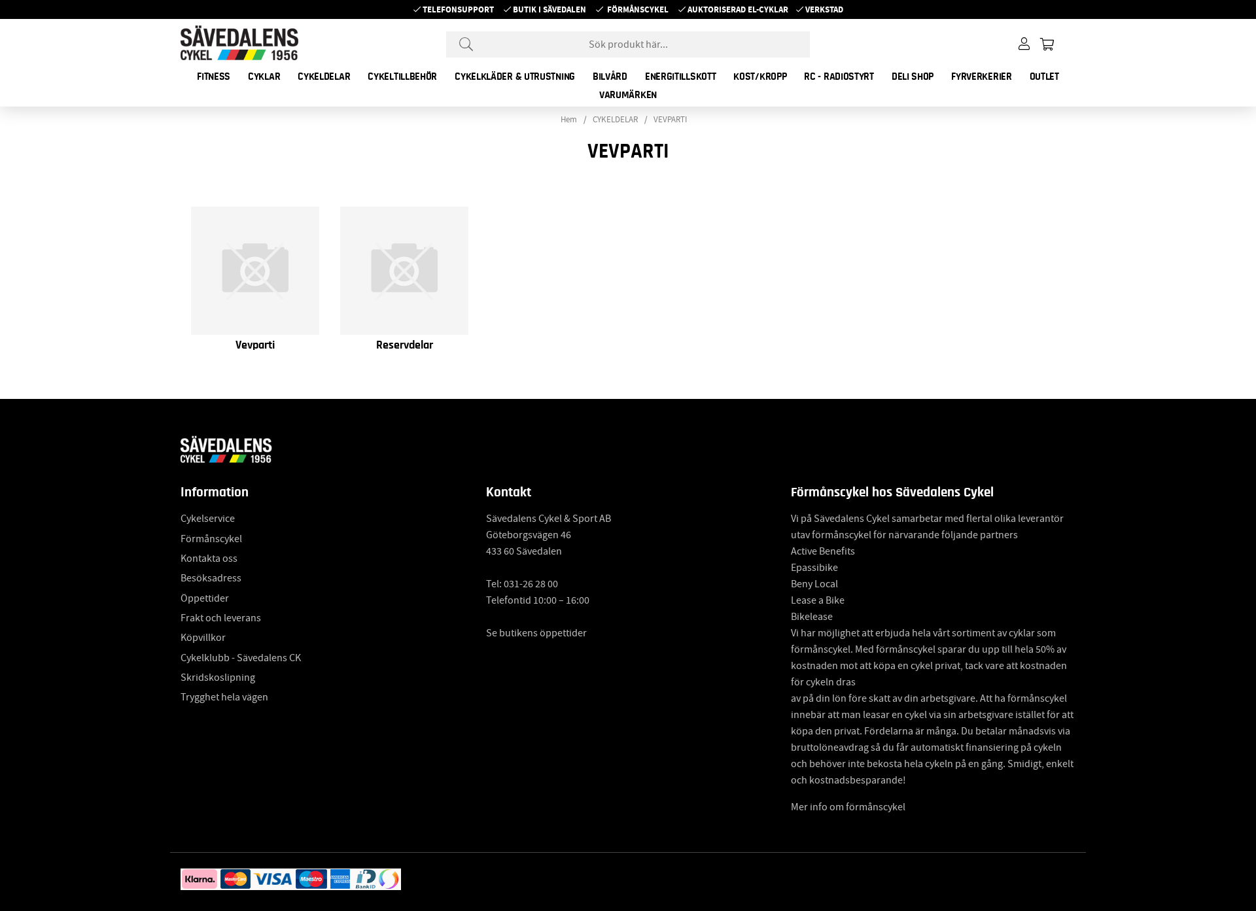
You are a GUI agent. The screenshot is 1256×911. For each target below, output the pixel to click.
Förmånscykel (638, 9)
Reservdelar (404, 345)
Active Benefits (823, 551)
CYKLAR (264, 76)
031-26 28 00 (531, 584)
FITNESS (213, 76)
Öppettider (205, 598)
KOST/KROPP (759, 76)
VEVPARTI (670, 119)
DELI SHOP (912, 76)
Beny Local (814, 584)
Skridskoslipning (218, 677)
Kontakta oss (209, 558)
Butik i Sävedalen (549, 9)
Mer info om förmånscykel (848, 807)
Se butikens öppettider (536, 633)
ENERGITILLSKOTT (680, 76)
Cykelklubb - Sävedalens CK (241, 657)
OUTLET (1044, 76)
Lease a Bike (818, 600)
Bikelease (812, 616)
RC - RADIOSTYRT (839, 76)
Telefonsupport (458, 9)
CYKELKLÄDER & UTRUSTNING (515, 76)
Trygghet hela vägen (224, 697)
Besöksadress (211, 578)
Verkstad (824, 9)
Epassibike (814, 567)
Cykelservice (208, 518)
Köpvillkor (203, 637)
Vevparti (255, 345)
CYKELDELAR (324, 76)
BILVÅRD (610, 76)
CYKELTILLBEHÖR (402, 76)
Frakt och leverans (221, 618)
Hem (569, 119)
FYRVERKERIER (981, 76)
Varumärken (628, 95)
